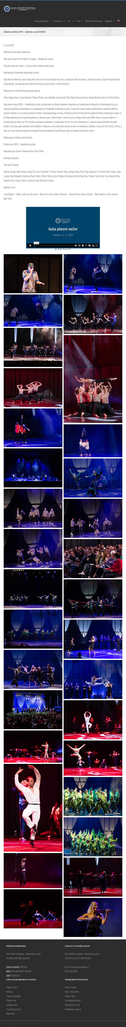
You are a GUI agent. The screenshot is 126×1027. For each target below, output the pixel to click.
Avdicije (9, 991)
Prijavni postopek (13, 996)
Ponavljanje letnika (73, 1000)
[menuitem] (118, 21)
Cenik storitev (70, 987)
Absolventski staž (72, 1004)
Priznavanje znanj (13, 1009)
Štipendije (10, 1013)
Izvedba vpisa (11, 1004)
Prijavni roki (11, 1000)
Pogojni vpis (70, 996)
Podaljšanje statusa (73, 1009)
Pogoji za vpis (11, 987)
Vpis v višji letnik (72, 991)
